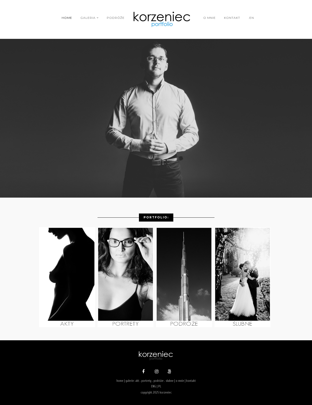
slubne (170, 381)
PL (159, 386)
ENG (153, 386)
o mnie (209, 18)
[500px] (169, 372)
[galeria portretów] (127, 326)
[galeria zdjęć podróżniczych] (185, 326)
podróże (116, 18)
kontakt (232, 18)
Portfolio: (156, 217)
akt (137, 381)
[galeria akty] (68, 326)
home (67, 18)
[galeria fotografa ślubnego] (243, 326)
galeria (88, 18)
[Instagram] (156, 372)
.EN (251, 18)
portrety (146, 381)
